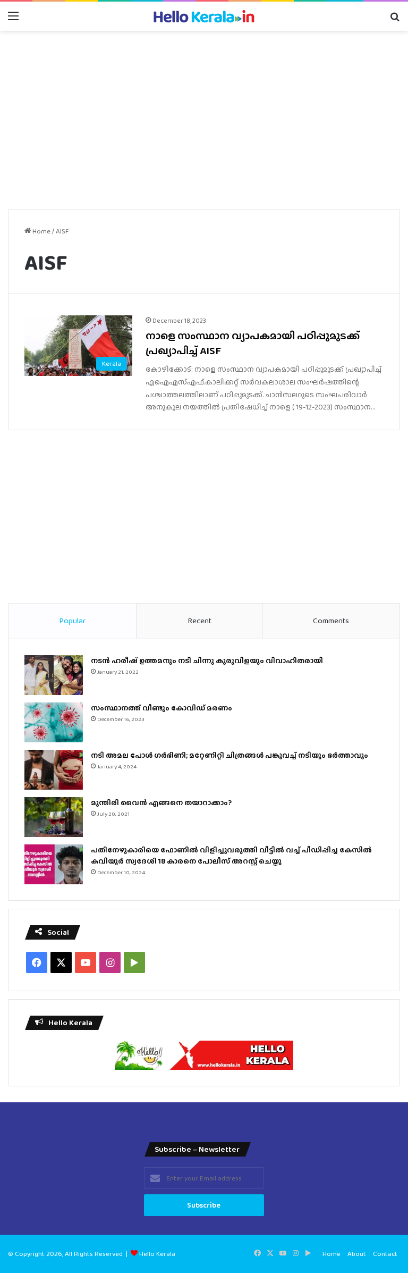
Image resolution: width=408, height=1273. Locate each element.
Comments (331, 620)
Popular (72, 620)
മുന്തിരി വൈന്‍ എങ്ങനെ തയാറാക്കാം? (161, 802)
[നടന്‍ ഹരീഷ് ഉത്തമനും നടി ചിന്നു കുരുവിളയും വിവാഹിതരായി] (53, 675)
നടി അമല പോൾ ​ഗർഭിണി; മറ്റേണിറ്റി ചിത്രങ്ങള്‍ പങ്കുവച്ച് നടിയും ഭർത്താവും (229, 755)
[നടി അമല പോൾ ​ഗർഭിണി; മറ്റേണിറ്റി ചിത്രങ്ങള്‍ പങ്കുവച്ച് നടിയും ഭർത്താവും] (53, 770)
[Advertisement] (204, 115)
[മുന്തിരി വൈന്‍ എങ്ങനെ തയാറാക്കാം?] (53, 817)
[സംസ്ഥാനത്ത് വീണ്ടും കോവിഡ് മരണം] (53, 722)
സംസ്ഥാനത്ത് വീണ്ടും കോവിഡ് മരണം (161, 707)
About (356, 1254)
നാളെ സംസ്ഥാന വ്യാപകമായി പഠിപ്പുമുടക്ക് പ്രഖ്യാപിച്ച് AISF (253, 343)
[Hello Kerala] (204, 16)
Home (40, 231)
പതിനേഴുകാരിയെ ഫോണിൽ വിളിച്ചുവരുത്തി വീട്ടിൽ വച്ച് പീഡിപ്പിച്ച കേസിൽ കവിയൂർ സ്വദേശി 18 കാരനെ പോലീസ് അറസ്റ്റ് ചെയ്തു (231, 855)
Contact (385, 1254)
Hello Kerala (157, 1254)
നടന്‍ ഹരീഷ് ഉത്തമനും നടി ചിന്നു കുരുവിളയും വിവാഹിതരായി (207, 660)
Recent (199, 620)
